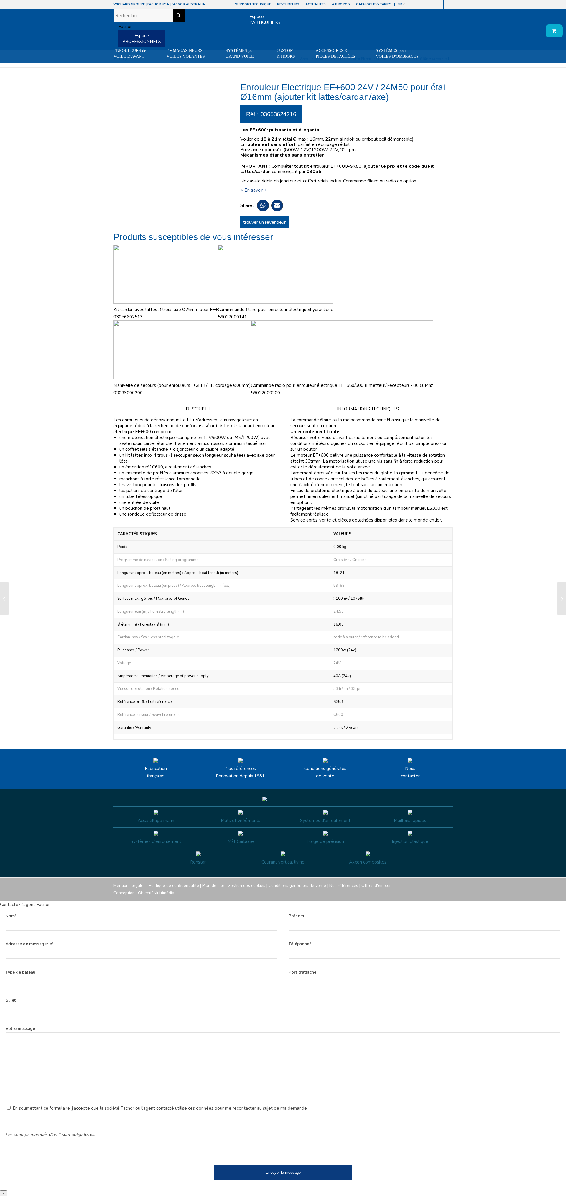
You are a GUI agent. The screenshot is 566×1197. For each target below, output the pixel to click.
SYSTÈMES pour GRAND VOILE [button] (241, 53)
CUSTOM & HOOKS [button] (286, 53)
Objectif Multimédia (156, 893)
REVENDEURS (288, 4)
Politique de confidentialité (174, 885)
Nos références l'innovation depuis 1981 (240, 772)
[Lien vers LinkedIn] (448, 4)
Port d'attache (302, 972)
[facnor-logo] (122, 27)
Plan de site (213, 885)
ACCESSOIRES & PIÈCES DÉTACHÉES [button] (335, 53)
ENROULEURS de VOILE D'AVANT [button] (129, 53)
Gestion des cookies (246, 885)
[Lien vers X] (439, 4)
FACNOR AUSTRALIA (188, 4)
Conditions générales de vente (325, 772)
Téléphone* (300, 944)
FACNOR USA (158, 4)
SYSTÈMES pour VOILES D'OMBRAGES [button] (397, 53)
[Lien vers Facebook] (412, 4)
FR (400, 4)
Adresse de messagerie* (30, 944)
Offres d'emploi (375, 885)
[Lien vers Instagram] (421, 4)
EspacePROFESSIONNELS (141, 39)
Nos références (343, 885)
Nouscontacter (410, 772)
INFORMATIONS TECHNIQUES (368, 409)
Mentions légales (129, 885)
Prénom (296, 916)
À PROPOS (341, 4)
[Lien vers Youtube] (430, 4)
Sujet (11, 1000)
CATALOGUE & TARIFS (373, 4)
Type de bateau (20, 972)
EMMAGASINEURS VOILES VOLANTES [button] (186, 53)
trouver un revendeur (264, 222)
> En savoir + (253, 190)
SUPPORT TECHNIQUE (253, 4)
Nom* (11, 916)
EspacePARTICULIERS (264, 19)
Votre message (20, 1028)
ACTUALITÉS (315, 4)
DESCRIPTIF (198, 409)
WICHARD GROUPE (129, 4)
